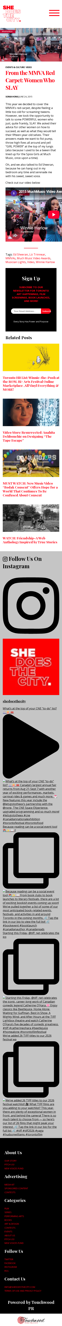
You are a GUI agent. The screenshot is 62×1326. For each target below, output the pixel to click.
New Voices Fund (14, 1168)
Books (8, 1220)
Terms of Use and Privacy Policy (22, 1290)
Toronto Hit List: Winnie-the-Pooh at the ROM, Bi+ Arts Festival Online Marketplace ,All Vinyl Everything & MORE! (31, 383)
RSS (6, 1270)
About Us (9, 1235)
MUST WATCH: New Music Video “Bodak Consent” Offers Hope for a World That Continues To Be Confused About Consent (30, 489)
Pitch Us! (9, 1164)
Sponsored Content (16, 1188)
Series (8, 1212)
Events (8, 1231)
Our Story (10, 1160)
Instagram (10, 1266)
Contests (10, 1192)
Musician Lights (16, 262)
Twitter (8, 1259)
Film (6, 1208)
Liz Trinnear (37, 254)
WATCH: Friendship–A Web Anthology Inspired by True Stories (30, 540)
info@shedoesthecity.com (19, 1287)
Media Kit (9, 1184)
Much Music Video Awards (33, 258)
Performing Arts (14, 1216)
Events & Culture (15, 67)
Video (29, 67)
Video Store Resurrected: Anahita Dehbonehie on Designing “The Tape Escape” (29, 436)
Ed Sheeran (20, 254)
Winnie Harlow (45, 262)
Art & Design (11, 1223)
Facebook (10, 1263)
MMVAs (11, 258)
